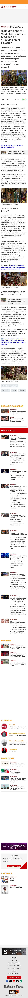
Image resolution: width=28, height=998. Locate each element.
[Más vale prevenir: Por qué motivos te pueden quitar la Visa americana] (5, 787)
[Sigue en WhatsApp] (22, 99)
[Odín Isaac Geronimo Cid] (4, 742)
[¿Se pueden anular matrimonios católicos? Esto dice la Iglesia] (5, 627)
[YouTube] (14, 981)
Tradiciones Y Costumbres (9, 386)
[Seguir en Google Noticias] (25, 99)
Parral (14, 390)
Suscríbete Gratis (14, 866)
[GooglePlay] (21, 981)
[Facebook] (7, 981)
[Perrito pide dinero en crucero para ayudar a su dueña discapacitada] (5, 412)
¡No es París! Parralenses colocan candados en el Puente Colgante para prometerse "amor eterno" (13, 267)
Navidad (22, 390)
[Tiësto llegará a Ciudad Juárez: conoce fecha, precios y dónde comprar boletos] (5, 561)
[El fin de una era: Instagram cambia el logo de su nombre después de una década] (5, 764)
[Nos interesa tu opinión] (14, 951)
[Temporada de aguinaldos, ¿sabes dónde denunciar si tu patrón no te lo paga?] (5, 419)
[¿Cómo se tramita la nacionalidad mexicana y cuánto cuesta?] (5, 771)
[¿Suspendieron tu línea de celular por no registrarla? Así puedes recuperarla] (5, 582)
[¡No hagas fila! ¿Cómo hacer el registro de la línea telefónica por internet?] (5, 442)
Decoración (5, 390)
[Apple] (17, 981)
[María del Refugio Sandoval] (4, 734)
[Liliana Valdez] (4, 750)
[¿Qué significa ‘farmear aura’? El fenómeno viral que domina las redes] (5, 520)
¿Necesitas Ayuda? (14, 977)
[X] (10, 981)
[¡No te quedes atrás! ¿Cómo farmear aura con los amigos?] (5, 459)
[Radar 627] (4, 726)
